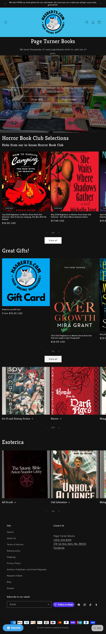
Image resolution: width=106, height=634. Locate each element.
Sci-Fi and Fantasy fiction (16, 418)
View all (53, 240)
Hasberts (48, 628)
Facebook (59, 547)
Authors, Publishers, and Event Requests (27, 569)
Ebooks (10, 588)
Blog (9, 582)
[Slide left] (47, 233)
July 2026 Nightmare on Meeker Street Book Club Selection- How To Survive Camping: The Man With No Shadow (24, 217)
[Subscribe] (48, 604)
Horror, (78, 87)
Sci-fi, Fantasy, (65, 87)
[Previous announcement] (5, 4)
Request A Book (14, 575)
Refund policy (13, 551)
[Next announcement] (101, 4)
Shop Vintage (69, 99)
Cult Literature (59, 502)
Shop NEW (37, 99)
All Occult (7, 502)
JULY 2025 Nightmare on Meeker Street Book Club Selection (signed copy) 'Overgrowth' (71, 337)
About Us (11, 538)
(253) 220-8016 (62, 540)
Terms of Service (15, 544)
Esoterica (93, 87)
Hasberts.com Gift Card (11, 309)
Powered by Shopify (60, 628)
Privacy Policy (14, 563)
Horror (55, 418)
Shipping (11, 557)
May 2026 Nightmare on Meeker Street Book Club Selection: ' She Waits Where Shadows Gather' (71, 216)
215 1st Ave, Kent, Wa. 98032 (70, 543)
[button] (6, 22)
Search (10, 532)
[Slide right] (59, 233)
